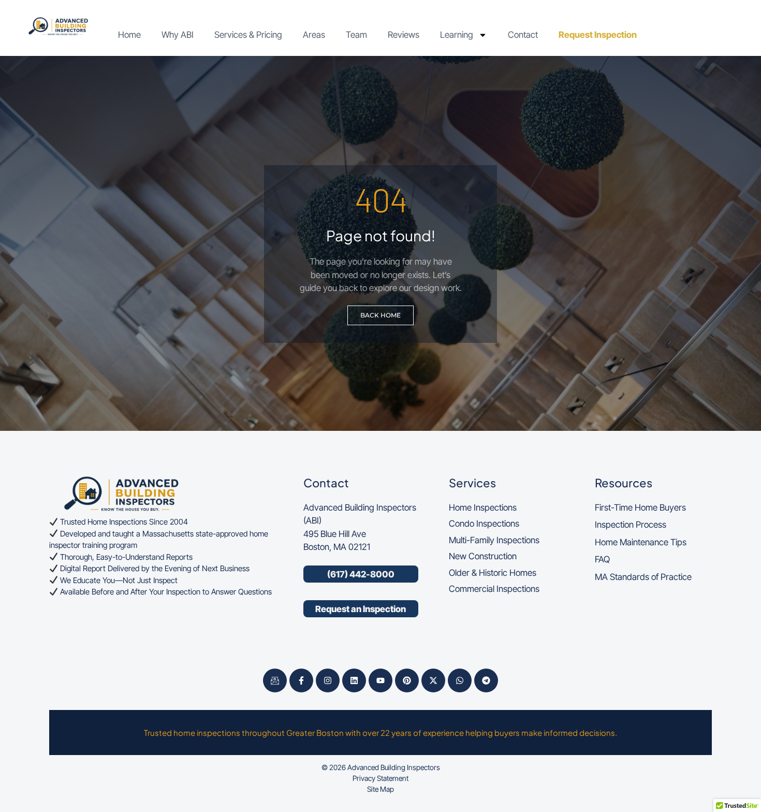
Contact (523, 35)
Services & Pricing (248, 35)
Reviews (403, 35)
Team (356, 35)
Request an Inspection (360, 609)
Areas (314, 35)
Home (129, 35)
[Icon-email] (275, 680)
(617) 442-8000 (360, 574)
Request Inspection (598, 35)
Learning (456, 35)
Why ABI (178, 35)
